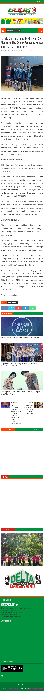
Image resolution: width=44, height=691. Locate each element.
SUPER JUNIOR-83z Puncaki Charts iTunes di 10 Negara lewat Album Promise (20, 393)
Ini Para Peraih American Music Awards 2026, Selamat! (20, 338)
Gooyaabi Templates (36, 688)
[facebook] (37, 1)
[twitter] (40, 1)
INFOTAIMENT (12, 302)
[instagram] (42, 1)
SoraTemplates (13, 688)
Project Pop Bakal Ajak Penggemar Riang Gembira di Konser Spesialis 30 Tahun (19, 365)
